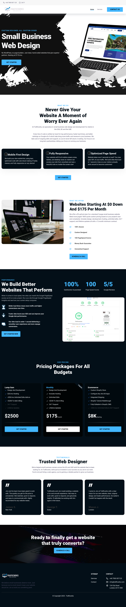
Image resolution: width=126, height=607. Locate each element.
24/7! (23, 2)
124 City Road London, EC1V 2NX (116, 587)
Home (92, 9)
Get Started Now (11, 334)
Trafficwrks (70, 596)
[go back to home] (10, 576)
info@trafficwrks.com (117, 582)
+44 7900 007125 (116, 578)
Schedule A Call (78, 256)
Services (99, 9)
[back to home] (14, 9)
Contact (93, 582)
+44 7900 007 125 (11, 2)
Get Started (11, 62)
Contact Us (115, 9)
